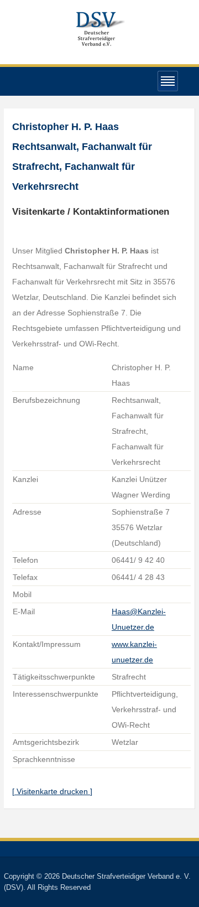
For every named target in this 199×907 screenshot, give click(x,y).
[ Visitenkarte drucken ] (52, 791)
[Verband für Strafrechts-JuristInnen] (99, 27)
